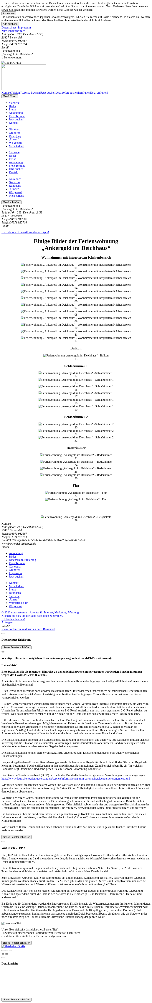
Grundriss (14, 132)
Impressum (24, 27)
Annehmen (8, 13)
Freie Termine (17, 116)
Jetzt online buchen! (13, 619)
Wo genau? (15, 142)
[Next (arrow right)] (6, 954)
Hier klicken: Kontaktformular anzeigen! (25, 232)
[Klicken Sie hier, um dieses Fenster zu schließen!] (2, 633)
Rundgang (15, 136)
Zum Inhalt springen (13, 30)
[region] (76, 31)
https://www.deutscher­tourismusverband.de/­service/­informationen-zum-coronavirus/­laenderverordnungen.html (65, 778)
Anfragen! (7, 622)
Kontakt (13, 122)
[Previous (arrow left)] (2, 954)
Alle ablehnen (10, 24)
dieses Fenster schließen (16, 647)
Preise (12, 109)
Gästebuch (15, 129)
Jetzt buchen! (16, 119)
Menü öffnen (9, 96)
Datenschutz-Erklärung (22, 559)
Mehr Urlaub (16, 146)
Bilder (12, 106)
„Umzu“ (14, 139)
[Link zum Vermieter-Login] (13, 946)
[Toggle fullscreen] (6, 950)
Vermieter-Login (18, 602)
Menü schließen (11, 202)
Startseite (14, 102)
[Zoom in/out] (10, 950)
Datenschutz (8, 27)
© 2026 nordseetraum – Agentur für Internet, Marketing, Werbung (40, 612)
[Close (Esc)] (2, 950)
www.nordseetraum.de (14, 629)
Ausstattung (16, 112)
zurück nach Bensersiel (41, 629)
